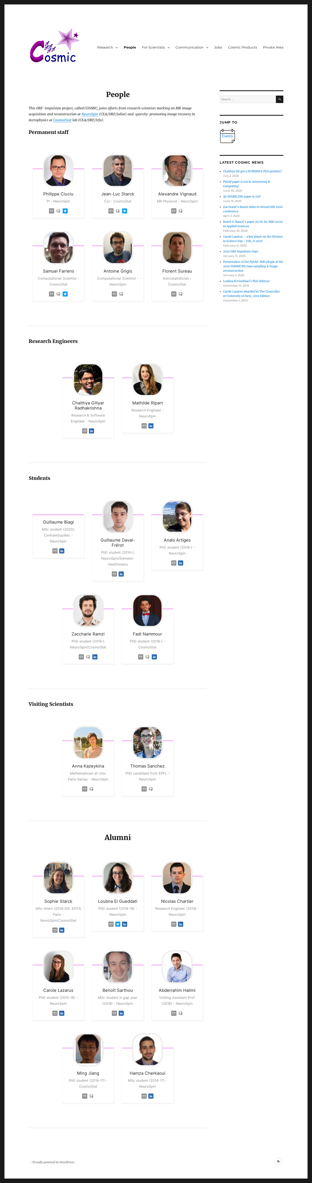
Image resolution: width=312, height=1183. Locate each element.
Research (105, 47)
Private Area (273, 47)
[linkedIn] (91, 431)
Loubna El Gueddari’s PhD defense (246, 281)
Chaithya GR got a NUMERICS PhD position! (252, 171)
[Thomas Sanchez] (147, 742)
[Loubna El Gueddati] (117, 878)
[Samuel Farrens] (58, 247)
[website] (58, 211)
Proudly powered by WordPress (53, 1162)
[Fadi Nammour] (147, 610)
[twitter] (65, 211)
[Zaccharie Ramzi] (88, 610)
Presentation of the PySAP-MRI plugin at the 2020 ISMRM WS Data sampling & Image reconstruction (253, 266)
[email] (51, 211)
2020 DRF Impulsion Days (240, 251)
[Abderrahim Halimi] (177, 967)
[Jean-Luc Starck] (117, 170)
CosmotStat (62, 120)
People (130, 47)
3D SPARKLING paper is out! (242, 196)
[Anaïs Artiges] (177, 516)
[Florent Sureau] (177, 247)
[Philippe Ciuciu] (58, 170)
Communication (190, 47)
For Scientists (153, 47)
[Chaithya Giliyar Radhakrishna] (88, 379)
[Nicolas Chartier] (177, 878)
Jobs (218, 47)
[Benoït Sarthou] (117, 967)
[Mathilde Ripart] (147, 379)
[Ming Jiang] (88, 1049)
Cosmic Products (242, 47)
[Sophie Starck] (58, 878)
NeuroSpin (90, 114)
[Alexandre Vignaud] (177, 170)
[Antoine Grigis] (117, 247)
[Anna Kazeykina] (88, 742)
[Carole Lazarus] (58, 967)
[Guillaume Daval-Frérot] (117, 516)
